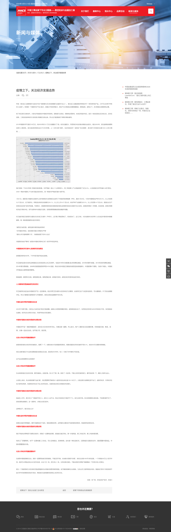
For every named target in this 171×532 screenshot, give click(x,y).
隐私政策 (82, 529)
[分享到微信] (23, 95)
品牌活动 (120, 11)
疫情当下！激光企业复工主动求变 (32, 490)
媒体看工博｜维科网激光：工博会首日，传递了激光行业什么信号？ (137, 103)
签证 (95, 517)
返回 (64, 490)
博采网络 (152, 529)
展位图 (59, 517)
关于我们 (85, 11)
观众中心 (109, 11)
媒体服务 (151, 517)
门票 (77, 517)
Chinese (149, 4)
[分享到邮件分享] (27, 95)
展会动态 (42, 517)
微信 (22, 517)
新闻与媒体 (133, 11)
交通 (113, 517)
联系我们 (133, 517)
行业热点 (40, 73)
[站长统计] (75, 528)
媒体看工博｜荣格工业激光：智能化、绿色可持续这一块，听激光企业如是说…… (137, 110)
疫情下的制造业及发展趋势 (82, 490)
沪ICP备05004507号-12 (44, 529)
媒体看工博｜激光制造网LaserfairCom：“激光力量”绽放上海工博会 (138, 95)
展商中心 (97, 11)
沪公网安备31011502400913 (63, 529)
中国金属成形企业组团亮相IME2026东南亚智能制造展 (137, 88)
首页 (24, 73)
